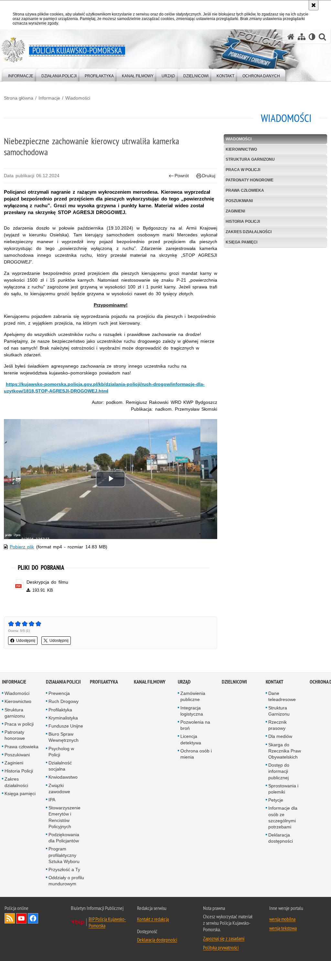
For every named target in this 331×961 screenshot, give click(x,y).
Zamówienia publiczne (192, 696)
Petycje (275, 800)
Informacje (49, 98)
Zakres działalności (249, 232)
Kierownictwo (241, 149)
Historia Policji (243, 221)
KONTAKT (274, 681)
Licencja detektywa (190, 739)
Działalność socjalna (60, 766)
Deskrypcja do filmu (47, 582)
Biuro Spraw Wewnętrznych (63, 737)
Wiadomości (77, 98)
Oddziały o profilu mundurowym (66, 880)
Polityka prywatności (221, 947)
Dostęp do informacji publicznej (278, 771)
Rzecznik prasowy (277, 725)
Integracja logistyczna (191, 711)
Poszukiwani (239, 201)
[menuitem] (20, 74)
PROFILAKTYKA (104, 681)
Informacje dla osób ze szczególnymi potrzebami (282, 817)
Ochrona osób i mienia (196, 754)
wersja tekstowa (283, 928)
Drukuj (208, 175)
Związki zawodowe (59, 788)
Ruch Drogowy (63, 701)
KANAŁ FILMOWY (150, 681)
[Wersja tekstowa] (312, 37)
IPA (51, 799)
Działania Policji (63, 681)
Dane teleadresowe (282, 696)
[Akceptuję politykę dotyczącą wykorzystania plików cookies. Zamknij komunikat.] (313, 5)
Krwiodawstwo (63, 777)
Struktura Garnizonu (279, 711)
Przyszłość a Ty (64, 869)
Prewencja (59, 693)
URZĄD (184, 681)
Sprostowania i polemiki (283, 788)
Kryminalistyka (63, 717)
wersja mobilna (282, 919)
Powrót (182, 175)
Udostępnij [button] (25, 640)
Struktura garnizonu (250, 159)
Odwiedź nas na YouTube (21, 918)
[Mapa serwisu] (301, 37)
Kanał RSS (10, 918)
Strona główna (18, 98)
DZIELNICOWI (234, 681)
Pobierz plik (22, 546)
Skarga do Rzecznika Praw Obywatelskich (284, 751)
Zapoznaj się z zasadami (223, 938)
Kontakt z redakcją (153, 919)
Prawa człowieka (245, 190)
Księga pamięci (241, 242)
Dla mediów (280, 736)
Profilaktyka (60, 709)
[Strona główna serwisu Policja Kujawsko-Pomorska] (290, 37)
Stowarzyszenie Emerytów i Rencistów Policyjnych (64, 817)
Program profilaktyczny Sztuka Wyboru (64, 855)
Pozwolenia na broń (195, 725)
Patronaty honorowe (249, 180)
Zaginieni (235, 211)
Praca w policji (243, 169)
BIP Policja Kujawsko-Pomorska (107, 922)
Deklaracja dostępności (280, 838)
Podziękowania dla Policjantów (63, 837)
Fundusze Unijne (65, 726)
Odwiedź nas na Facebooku (33, 918)
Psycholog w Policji (61, 751)
